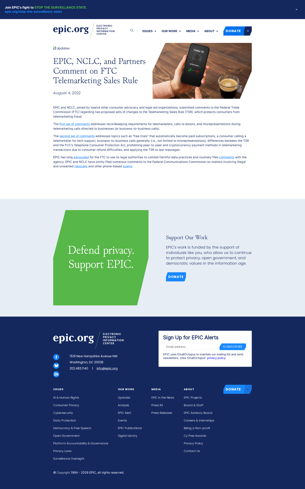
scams (127, 166)
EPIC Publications (130, 428)
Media (190, 31)
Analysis (123, 405)
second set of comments (77, 136)
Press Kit (157, 405)
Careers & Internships (199, 420)
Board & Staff (193, 405)
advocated (81, 157)
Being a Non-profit (197, 428)
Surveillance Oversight (68, 459)
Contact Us (192, 451)
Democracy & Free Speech (72, 428)
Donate (176, 276)
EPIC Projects (193, 398)
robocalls (81, 166)
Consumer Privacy (66, 405)
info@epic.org (107, 368)
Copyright (63, 472)
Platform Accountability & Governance (80, 443)
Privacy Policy (193, 443)
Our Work (169, 31)
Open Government (66, 436)
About (209, 31)
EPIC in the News (162, 398)
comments (226, 157)
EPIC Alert (124, 413)
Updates (124, 398)
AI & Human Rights (66, 398)
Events (122, 420)
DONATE (233, 31)
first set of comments (74, 124)
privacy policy (216, 358)
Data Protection (64, 420)
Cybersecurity (63, 413)
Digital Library (127, 436)
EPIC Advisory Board (198, 413)
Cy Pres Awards (195, 436)
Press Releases (161, 413)
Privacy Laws (62, 451)
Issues (147, 31)
